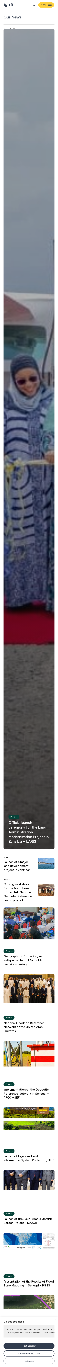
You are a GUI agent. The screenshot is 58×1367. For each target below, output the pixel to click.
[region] (29, 1342)
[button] (46, 5)
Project (13, 817)
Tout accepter (29, 1345)
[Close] (55, 1319)
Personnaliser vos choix (29, 1353)
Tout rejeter (29, 1361)
